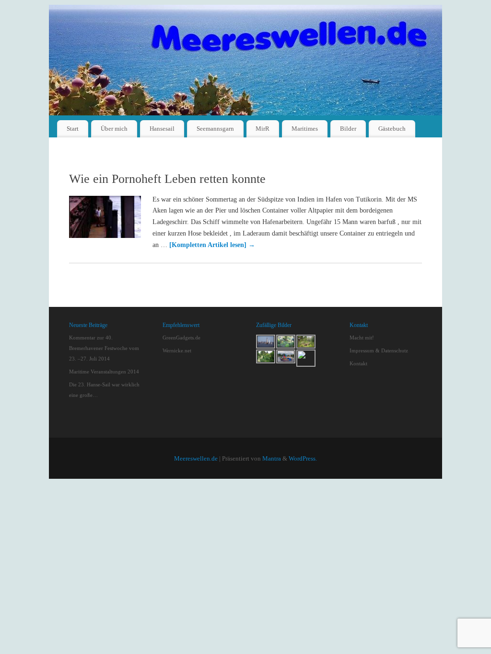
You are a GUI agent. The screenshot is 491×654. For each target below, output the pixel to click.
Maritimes (305, 128)
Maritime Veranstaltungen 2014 (104, 371)
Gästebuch (392, 128)
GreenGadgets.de (181, 337)
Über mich (114, 128)
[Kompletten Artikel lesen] (212, 244)
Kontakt (358, 363)
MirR (262, 128)
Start (73, 128)
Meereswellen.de (196, 458)
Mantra (271, 458)
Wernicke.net (177, 350)
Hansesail (162, 128)
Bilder (348, 128)
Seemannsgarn (215, 128)
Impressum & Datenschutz (379, 350)
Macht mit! (362, 337)
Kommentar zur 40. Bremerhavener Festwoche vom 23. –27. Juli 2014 (104, 348)
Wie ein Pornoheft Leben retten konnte (167, 179)
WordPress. (303, 458)
